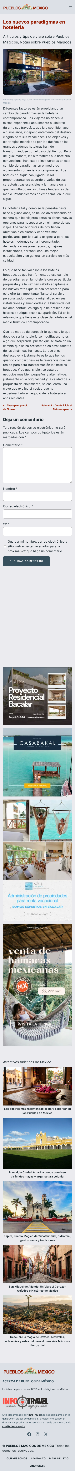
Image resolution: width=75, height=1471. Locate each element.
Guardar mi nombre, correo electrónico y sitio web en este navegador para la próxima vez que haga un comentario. (37, 546)
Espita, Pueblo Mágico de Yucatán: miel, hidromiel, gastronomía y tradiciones (37, 1238)
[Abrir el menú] (70, 7)
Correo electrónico (18, 506)
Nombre (10, 489)
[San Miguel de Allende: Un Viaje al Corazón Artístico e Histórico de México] (37, 1265)
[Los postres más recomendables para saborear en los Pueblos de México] (37, 1087)
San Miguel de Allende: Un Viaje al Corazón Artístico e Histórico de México (37, 1288)
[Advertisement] (37, 620)
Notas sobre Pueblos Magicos (45, 42)
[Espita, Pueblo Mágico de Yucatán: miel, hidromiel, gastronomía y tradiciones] (37, 1207)
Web (6, 524)
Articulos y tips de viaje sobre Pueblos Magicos (26, 99)
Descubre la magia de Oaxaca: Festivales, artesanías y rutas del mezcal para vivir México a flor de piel (37, 1341)
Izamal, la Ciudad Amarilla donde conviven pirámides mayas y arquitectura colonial (37, 1174)
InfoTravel (34, 1414)
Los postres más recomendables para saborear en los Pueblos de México (37, 1110)
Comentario (13, 445)
